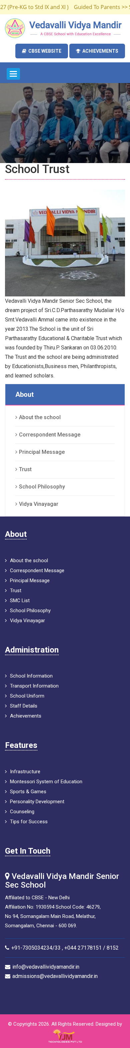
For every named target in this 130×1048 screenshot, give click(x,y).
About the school (40, 417)
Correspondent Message (49, 434)
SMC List (20, 601)
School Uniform (27, 696)
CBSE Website (44, 51)
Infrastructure (25, 772)
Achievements (100, 51)
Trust (25, 469)
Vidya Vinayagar (38, 504)
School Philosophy (42, 486)
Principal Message (42, 452)
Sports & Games (28, 792)
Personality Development (37, 802)
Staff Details (23, 706)
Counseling (22, 812)
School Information (31, 676)
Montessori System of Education (46, 782)
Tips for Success (29, 822)
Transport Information (34, 686)
